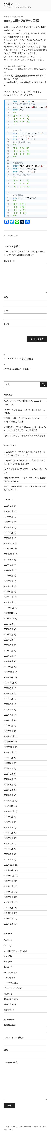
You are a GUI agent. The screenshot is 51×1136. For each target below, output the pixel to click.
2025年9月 (8, 506)
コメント (9, 261)
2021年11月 (9, 741)
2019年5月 (8, 902)
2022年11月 (9, 677)
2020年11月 (9, 806)
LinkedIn (27, 1127)
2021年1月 (8, 795)
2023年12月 (9, 608)
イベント (8, 978)
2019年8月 (8, 886)
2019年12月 (9, 865)
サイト (7, 324)
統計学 (7, 1010)
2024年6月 (8, 575)
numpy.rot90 (9, 95)
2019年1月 (8, 924)
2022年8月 (8, 693)
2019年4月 (8, 908)
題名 (6, 1050)
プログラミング (13, 235)
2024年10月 (9, 554)
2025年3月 (8, 527)
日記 (6, 994)
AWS (6, 940)
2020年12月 (9, 800)
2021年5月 (8, 774)
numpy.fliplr (24, 82)
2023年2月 (8, 661)
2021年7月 (8, 763)
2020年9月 (8, 817)
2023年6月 (8, 640)
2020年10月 (9, 811)
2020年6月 (8, 833)
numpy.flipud (9, 82)
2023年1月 (8, 667)
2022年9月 (8, 688)
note (36, 1127)
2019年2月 (8, 918)
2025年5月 (8, 517)
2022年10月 (9, 683)
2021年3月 (8, 784)
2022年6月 (8, 704)
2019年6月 (8, 897)
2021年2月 (8, 790)
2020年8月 (8, 822)
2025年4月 (8, 522)
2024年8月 (8, 565)
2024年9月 (8, 559)
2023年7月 (8, 634)
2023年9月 (8, 624)
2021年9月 (8, 752)
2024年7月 (8, 570)
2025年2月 (8, 533)
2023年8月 (8, 629)
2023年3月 (8, 656)
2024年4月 (8, 586)
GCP (6, 945)
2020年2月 (8, 854)
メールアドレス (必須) (13, 1037)
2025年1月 (8, 538)
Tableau (7, 967)
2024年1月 (8, 602)
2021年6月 (8, 768)
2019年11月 (9, 870)
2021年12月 (9, 736)
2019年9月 (8, 881)
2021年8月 (8, 758)
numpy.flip (21, 66)
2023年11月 (9, 613)
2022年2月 (8, 725)
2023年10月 (9, 618)
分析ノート (12, 4)
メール (7, 311)
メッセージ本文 (11, 1062)
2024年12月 (9, 543)
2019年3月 (8, 913)
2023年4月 (8, 650)
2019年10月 (9, 876)
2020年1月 (8, 859)
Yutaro (20, 17)
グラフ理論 (9, 983)
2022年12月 (9, 672)
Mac (6, 956)
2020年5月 (8, 838)
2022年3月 (8, 720)
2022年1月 (8, 731)
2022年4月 (8, 715)
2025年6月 (8, 511)
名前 (6, 297)
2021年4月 (8, 779)
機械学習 (8, 1004)
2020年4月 (8, 843)
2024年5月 (8, 581)
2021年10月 (9, 747)
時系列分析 (9, 999)
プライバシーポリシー (13, 1127)
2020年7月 (8, 827)
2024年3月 (8, 591)
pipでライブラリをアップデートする (20, 469)
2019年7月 (8, 891)
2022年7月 (8, 699)
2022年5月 (8, 709)
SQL (6, 961)
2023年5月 (8, 645)
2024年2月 (8, 597)
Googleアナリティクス (14, 951)
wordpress (8, 972)
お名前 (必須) (10, 1025)
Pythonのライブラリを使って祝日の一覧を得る (24, 435)
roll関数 (42, 27)
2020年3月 (8, 849)
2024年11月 (9, 549)
